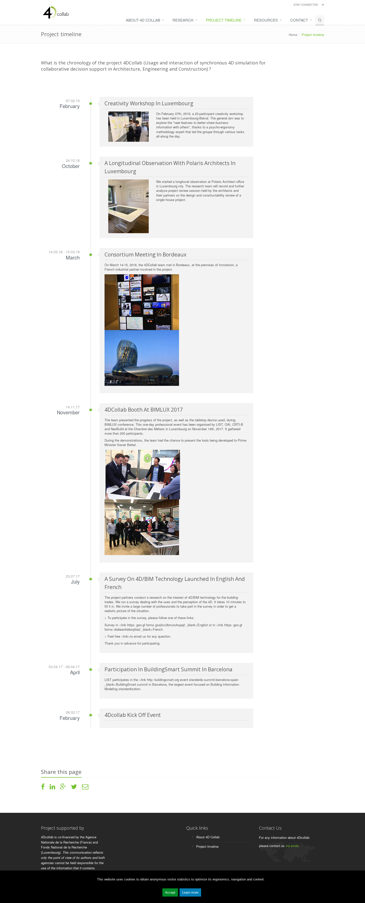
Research (183, 20)
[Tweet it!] (74, 787)
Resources (266, 20)
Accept (170, 892)
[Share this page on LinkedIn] (52, 787)
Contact (299, 20)
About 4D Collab (143, 20)
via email (292, 845)
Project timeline (224, 20)
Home (293, 34)
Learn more (190, 892)
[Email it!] (85, 787)
